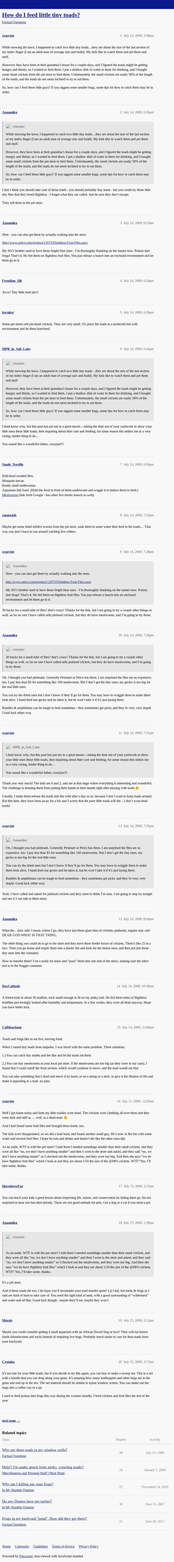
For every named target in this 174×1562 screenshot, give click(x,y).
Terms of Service (63, 1546)
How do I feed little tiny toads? (41, 14)
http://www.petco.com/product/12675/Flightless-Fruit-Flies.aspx (45, 242)
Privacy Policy (88, 1546)
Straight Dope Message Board (22, 4)
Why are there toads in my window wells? (34, 1450)
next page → (11, 1420)
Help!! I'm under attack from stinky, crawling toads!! (43, 1467)
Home (6, 1546)
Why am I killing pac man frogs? (27, 1484)
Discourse (26, 1556)
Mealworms (10, 495)
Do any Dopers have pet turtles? (27, 1501)
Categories (22, 1546)
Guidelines (40, 1546)
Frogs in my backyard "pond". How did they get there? (44, 1518)
